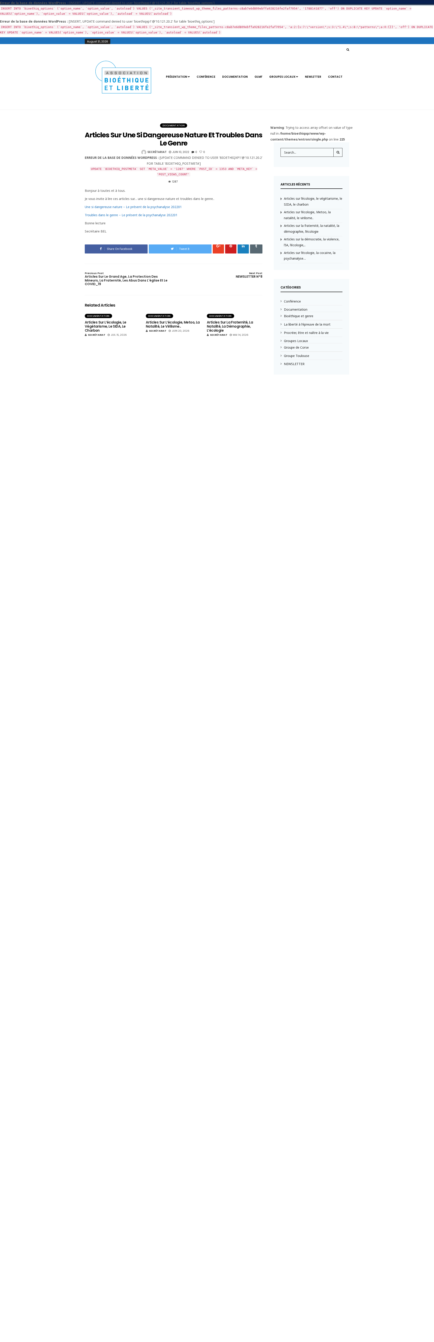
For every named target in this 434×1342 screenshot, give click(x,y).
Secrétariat (157, 152)
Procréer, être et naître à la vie (306, 333)
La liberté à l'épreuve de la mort (307, 324)
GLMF (258, 77)
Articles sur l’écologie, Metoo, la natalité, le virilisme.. (173, 324)
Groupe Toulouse (296, 356)
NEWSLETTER (294, 364)
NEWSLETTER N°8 (249, 275)
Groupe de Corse (296, 347)
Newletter (313, 77)
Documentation (235, 77)
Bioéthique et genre (298, 316)
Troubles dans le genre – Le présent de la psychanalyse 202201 (131, 215)
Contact (335, 77)
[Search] (337, 152)
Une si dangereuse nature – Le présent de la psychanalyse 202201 (133, 207)
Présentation (176, 77)
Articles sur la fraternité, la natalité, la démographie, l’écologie (230, 326)
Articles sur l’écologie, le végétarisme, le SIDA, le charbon (105, 326)
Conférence (206, 77)
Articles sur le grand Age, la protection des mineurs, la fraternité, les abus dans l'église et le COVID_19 (126, 279)
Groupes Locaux (282, 77)
